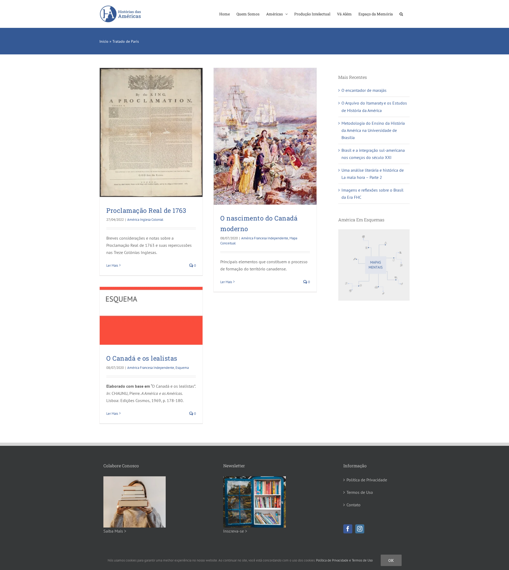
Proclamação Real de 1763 (146, 210)
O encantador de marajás (364, 90)
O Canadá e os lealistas (141, 358)
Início (103, 41)
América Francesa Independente (264, 238)
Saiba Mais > (114, 531)
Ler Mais (112, 265)
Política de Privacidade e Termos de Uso (344, 560)
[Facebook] (347, 528)
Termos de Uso (359, 492)
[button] (401, 14)
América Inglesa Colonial (145, 219)
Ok (391, 560)
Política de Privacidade (366, 479)
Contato (353, 504)
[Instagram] (359, 528)
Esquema (182, 367)
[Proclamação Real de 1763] (151, 132)
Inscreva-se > (235, 531)
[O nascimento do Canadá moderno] (265, 136)
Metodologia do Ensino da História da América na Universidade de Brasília (373, 130)
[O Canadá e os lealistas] (151, 316)
